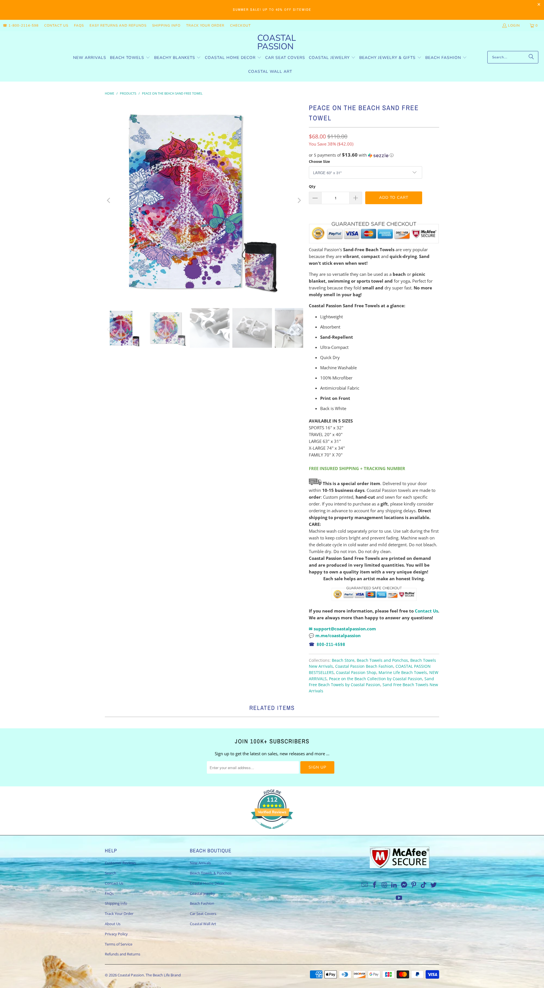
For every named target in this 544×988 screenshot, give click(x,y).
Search (110, 873)
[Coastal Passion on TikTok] (424, 885)
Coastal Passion (131, 975)
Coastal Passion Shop (356, 672)
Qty (312, 186)
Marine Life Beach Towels (403, 672)
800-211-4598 (331, 644)
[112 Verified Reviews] (272, 832)
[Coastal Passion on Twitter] (434, 885)
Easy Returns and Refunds (118, 25)
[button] (130, 58)
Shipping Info (166, 25)
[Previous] (109, 200)
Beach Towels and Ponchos (382, 660)
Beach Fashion (202, 903)
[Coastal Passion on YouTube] (399, 898)
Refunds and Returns (122, 954)
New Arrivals (200, 862)
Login (514, 25)
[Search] (531, 57)
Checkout (240, 25)
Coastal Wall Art (203, 923)
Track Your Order (205, 25)
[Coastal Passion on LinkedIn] (394, 885)
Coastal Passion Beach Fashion (364, 666)
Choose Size (319, 161)
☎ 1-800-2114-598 (21, 25)
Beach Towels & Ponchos (210, 873)
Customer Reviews (120, 862)
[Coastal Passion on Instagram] (384, 885)
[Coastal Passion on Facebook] (374, 885)
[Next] (298, 200)
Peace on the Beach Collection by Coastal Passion (375, 678)
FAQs (79, 25)
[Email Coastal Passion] (365, 885)
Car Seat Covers (203, 913)
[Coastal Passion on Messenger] (404, 885)
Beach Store (343, 660)
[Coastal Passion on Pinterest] (414, 885)
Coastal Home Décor (207, 883)
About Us (112, 923)
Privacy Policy (116, 933)
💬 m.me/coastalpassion (335, 635)
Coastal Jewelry (202, 893)
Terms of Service (118, 944)
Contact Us (56, 25)
